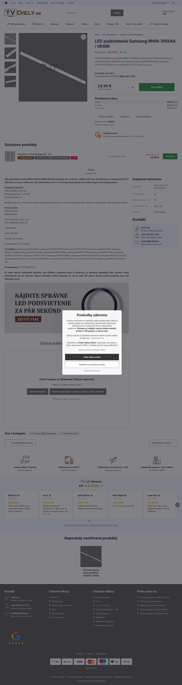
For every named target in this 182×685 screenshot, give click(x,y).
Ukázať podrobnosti (92, 370)
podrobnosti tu (97, 338)
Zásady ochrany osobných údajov (92, 350)
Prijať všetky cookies (92, 357)
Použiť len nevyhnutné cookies (92, 364)
